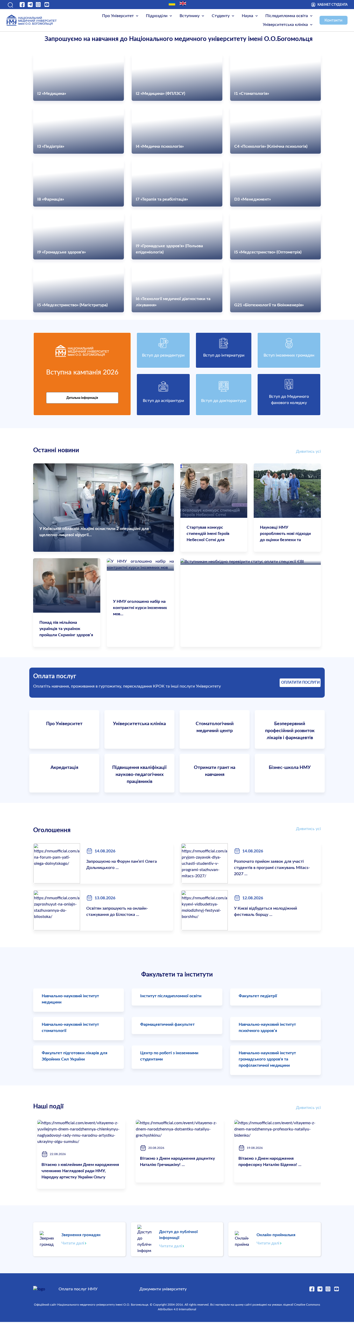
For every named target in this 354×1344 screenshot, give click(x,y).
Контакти (333, 20)
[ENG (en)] (183, 3)
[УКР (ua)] (172, 3)
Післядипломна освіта (286, 16)
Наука (247, 16)
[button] (9, 4)
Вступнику (190, 16)
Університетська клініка (285, 25)
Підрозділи (156, 16)
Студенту (221, 16)
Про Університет (118, 16)
